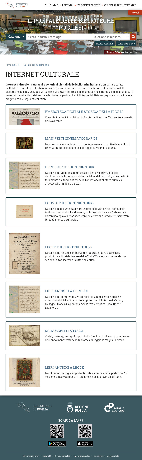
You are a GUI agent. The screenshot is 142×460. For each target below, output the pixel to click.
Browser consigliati (62, 456)
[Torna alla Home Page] (34, 407)
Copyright (47, 456)
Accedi (135, 12)
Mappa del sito (113, 456)
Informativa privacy (31, 456)
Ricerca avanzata (104, 43)
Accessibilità (98, 456)
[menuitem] (51, 5)
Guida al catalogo (126, 43)
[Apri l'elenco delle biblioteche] (127, 37)
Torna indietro (13, 64)
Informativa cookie (82, 456)
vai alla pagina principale (36, 64)
